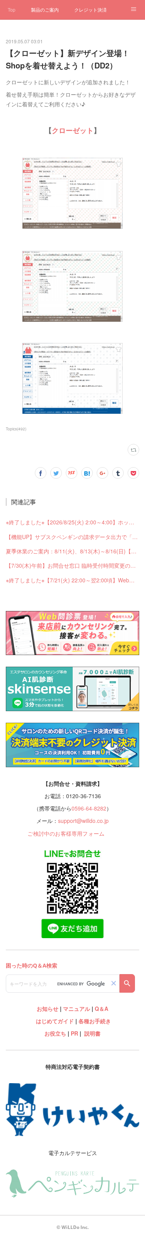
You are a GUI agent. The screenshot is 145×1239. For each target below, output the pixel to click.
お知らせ (47, 1008)
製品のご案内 (45, 9)
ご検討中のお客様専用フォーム (65, 833)
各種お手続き (94, 1021)
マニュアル (76, 1008)
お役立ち (55, 1033)
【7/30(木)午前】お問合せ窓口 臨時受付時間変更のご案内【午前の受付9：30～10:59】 (72, 565)
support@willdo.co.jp (83, 820)
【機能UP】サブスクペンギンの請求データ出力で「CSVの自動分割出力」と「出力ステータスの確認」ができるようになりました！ (72, 537)
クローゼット (73, 130)
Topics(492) (16, 429)
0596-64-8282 (89, 808)
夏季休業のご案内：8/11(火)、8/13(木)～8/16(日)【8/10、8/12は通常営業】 (72, 551)
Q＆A (101, 1008)
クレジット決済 (90, 9)
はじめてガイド (54, 1021)
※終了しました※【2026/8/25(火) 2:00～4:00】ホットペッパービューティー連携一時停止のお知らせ (72, 522)
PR (74, 1033)
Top (11, 9)
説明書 (92, 1033)
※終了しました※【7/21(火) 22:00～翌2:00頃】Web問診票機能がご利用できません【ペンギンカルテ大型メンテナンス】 (72, 580)
